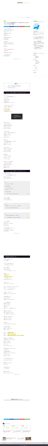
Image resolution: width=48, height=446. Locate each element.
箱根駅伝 (36, 60)
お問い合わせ (28, 17)
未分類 (35, 72)
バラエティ (36, 68)
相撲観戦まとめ (37, 57)
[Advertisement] (24, 11)
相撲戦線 (24, 2)
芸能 (35, 67)
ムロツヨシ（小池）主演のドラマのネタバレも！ (14, 86)
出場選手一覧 (37, 61)
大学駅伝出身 (37, 63)
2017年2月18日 (16, 193)
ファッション (36, 70)
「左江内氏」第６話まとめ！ (12, 87)
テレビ (35, 65)
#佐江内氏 (19, 205)
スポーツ (35, 59)
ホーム (19, 17)
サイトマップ (23, 17)
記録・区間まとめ (38, 62)
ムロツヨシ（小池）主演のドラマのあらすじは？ (14, 85)
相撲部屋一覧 (37, 56)
